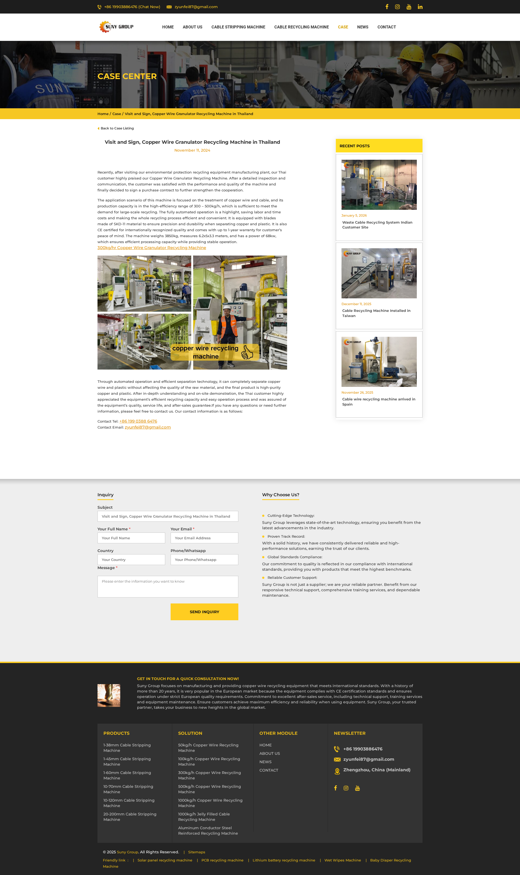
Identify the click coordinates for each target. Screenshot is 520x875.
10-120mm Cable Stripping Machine (129, 803)
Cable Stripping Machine (238, 27)
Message (108, 567)
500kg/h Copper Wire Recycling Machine (209, 789)
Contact (387, 27)
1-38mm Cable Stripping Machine (127, 748)
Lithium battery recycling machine (284, 860)
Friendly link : (115, 860)
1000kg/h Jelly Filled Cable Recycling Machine (204, 817)
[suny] (116, 26)
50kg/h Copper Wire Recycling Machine (208, 748)
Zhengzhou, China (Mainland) (377, 769)
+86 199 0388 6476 (138, 421)
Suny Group (127, 852)
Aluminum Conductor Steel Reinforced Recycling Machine (208, 830)
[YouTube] (409, 7)
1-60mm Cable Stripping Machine (127, 775)
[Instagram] (397, 7)
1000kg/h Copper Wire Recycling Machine (210, 803)
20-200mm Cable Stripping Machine (130, 817)
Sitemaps (196, 852)
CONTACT (268, 770)
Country (105, 550)
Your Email (182, 529)
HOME (265, 745)
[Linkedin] (420, 7)
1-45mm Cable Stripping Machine (127, 761)
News (362, 27)
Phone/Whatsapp (188, 550)
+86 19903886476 (362, 749)
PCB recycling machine (222, 860)
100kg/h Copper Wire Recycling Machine (209, 761)
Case (343, 27)
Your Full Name (114, 529)
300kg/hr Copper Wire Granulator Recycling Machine (152, 247)
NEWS (265, 761)
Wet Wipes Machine (342, 860)
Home (168, 27)
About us (192, 27)
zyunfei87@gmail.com (196, 6)
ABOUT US (269, 753)
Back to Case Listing (117, 128)
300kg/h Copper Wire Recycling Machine (209, 775)
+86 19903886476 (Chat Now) (132, 6)
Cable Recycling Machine (301, 27)
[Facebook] (386, 7)
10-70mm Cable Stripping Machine (128, 789)
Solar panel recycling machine (165, 860)
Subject (105, 507)
